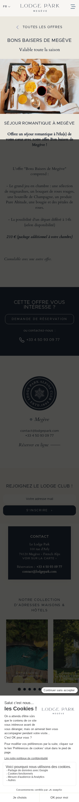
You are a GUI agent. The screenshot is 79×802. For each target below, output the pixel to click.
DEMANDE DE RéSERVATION (39, 319)
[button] (6, 7)
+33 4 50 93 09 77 (39, 435)
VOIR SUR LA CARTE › (39, 558)
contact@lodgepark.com (39, 431)
